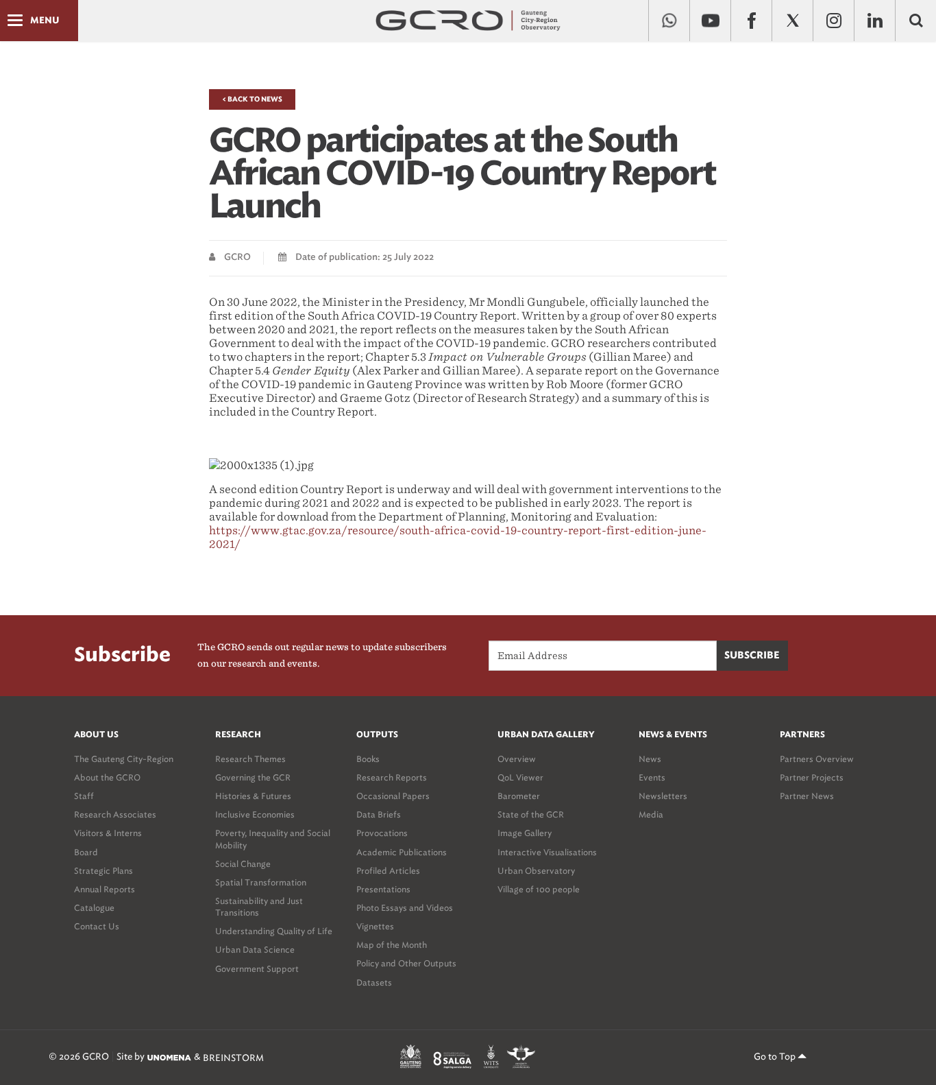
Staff (84, 796)
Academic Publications (401, 852)
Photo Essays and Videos (404, 908)
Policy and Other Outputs (406, 963)
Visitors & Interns (108, 833)
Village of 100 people (538, 889)
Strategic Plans (103, 871)
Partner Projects (811, 777)
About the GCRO (107, 777)
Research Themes (250, 759)
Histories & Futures (253, 796)
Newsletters (663, 796)
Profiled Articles (388, 871)
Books (368, 759)
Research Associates (115, 814)
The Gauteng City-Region (123, 759)
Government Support (257, 969)
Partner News (807, 796)
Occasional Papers (393, 796)
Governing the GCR (253, 777)
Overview (516, 759)
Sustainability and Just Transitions (259, 907)
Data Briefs (378, 814)
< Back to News (252, 99)
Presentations (383, 889)
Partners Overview (817, 759)
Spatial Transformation (260, 882)
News (650, 759)
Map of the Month (391, 945)
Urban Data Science (255, 949)
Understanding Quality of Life (273, 931)
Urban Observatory (536, 871)
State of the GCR (530, 814)
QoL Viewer (520, 777)
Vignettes (375, 926)
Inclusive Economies (255, 814)
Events (652, 777)
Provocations (382, 833)
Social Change (243, 864)
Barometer (518, 796)
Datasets (374, 982)
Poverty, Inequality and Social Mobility (272, 839)
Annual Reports (104, 889)
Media (651, 814)
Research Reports (391, 777)
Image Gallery (524, 833)
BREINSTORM (233, 1057)
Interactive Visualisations (547, 852)
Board (86, 852)
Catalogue (94, 908)
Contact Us (96, 926)
